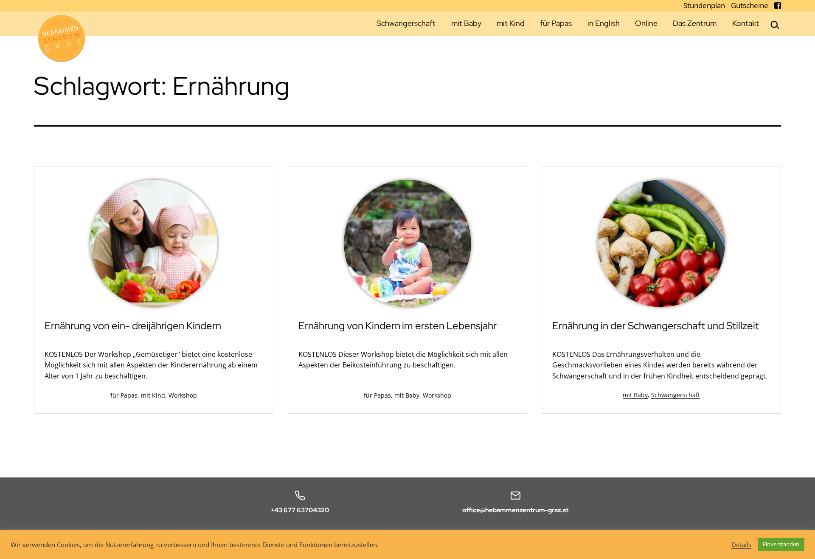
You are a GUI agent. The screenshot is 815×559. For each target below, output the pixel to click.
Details (741, 544)
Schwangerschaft (406, 23)
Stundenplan (705, 5)
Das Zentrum (695, 23)
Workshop (183, 395)
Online (646, 23)
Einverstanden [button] (781, 544)
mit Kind (511, 23)
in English (603, 23)
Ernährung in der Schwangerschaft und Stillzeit (655, 325)
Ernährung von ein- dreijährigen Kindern (133, 325)
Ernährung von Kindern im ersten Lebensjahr (397, 325)
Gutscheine (750, 5)
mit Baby (466, 23)
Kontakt (745, 23)
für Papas (556, 23)
